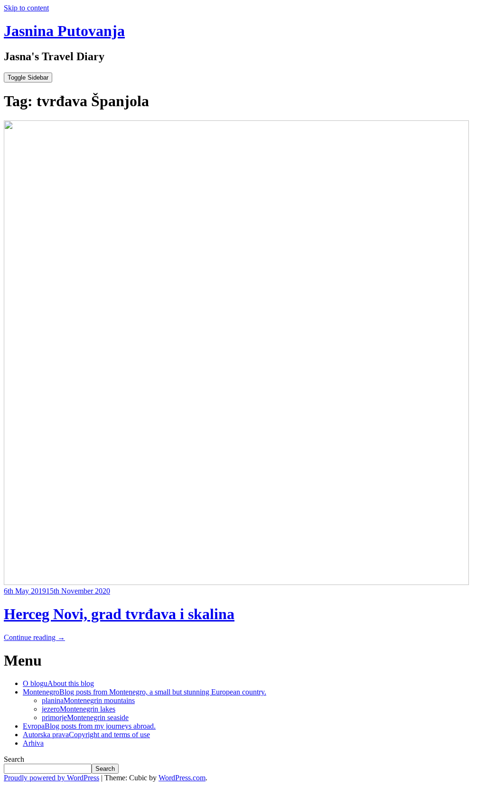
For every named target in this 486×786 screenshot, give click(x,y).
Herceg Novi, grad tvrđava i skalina (119, 613)
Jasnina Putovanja (64, 30)
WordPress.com (182, 778)
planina (88, 700)
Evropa (89, 726)
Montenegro (144, 692)
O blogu (58, 683)
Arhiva (33, 743)
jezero (78, 709)
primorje (85, 717)
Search (14, 759)
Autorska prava (86, 735)
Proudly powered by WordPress (51, 778)
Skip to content (26, 8)
